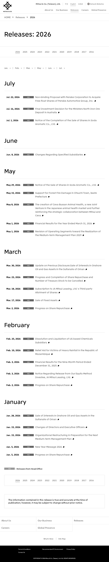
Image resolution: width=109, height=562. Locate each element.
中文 (66, 4)
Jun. (50, 68)
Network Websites (97, 4)
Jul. (61, 68)
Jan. (6, 68)
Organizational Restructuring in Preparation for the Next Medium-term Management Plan (66, 436)
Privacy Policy (71, 549)
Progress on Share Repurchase (52, 308)
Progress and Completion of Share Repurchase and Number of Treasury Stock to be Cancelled (64, 278)
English (73, 4)
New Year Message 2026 (48, 446)
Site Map (62, 538)
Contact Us (21, 552)
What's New (48, 538)
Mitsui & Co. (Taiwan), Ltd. (48, 3)
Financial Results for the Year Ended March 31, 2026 (63, 223)
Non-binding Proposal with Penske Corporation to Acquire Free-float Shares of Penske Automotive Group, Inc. (67, 98)
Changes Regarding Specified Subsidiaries (59, 154)
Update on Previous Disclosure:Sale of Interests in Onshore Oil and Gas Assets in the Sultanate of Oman (68, 267)
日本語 (80, 4)
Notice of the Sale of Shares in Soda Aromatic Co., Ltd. (66, 184)
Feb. (17, 68)
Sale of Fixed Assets (46, 300)
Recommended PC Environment (52, 549)
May (39, 68)
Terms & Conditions (24, 549)
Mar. (28, 68)
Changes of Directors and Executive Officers (60, 427)
